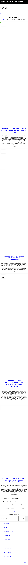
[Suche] (26, 518)
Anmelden (9, 556)
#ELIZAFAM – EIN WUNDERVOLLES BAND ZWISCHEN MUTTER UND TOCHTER (14, 383)
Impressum (7, 505)
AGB (22, 498)
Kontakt (6, 498)
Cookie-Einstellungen (10, 508)
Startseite (5, 19)
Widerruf (5, 501)
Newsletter (21, 508)
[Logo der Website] (4, 12)
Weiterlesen (14, 146)
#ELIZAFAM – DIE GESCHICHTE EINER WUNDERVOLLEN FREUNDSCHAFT (14, 480)
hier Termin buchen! (18, 2)
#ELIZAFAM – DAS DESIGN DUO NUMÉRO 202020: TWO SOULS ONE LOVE (14, 130)
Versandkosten (15, 498)
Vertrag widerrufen (15, 501)
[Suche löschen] (23, 519)
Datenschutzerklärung (18, 505)
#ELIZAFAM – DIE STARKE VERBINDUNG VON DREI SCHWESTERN (14, 257)
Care (24, 501)
